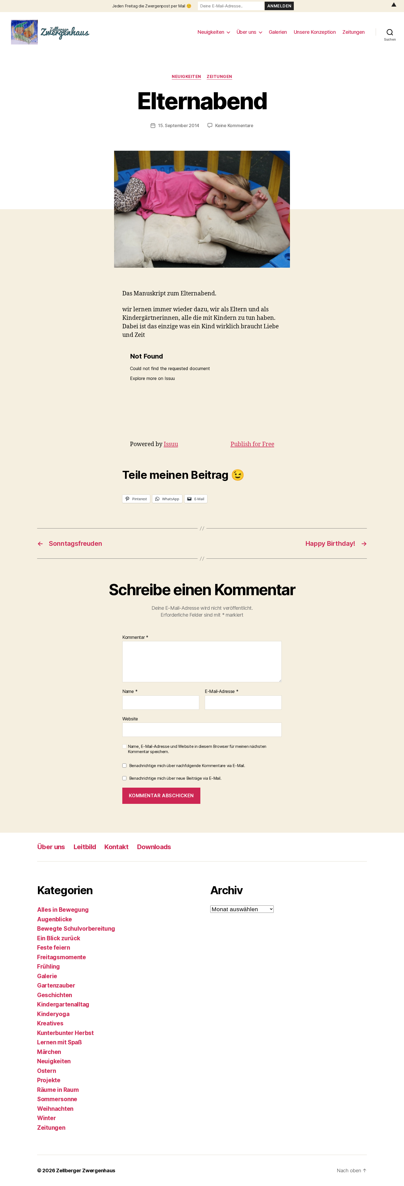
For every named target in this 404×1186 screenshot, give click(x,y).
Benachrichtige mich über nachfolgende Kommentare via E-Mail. (187, 765)
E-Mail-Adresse (222, 691)
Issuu (171, 444)
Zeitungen (353, 32)
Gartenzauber (56, 985)
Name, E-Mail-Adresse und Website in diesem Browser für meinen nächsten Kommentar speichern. (197, 749)
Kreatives (50, 1023)
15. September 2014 (178, 125)
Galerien (278, 32)
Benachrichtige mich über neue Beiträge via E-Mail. (175, 778)
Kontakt (116, 847)
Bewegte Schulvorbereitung (76, 928)
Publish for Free (252, 444)
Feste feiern (53, 947)
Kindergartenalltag (63, 1004)
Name (129, 691)
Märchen (49, 1051)
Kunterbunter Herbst (65, 1033)
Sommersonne (57, 1099)
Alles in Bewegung (62, 909)
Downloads (154, 847)
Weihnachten (55, 1108)
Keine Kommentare (234, 125)
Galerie (47, 976)
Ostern (46, 1070)
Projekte (48, 1080)
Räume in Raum (58, 1089)
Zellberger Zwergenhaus (85, 1170)
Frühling (48, 966)
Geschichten (54, 995)
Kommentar (135, 637)
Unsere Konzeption (315, 32)
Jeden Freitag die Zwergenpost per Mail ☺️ (151, 6)
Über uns (246, 32)
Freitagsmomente (61, 957)
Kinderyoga (53, 1014)
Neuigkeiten (211, 32)
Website (130, 718)
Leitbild (84, 847)
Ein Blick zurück (58, 938)
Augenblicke (54, 919)
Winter (46, 1118)
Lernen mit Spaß (59, 1042)
